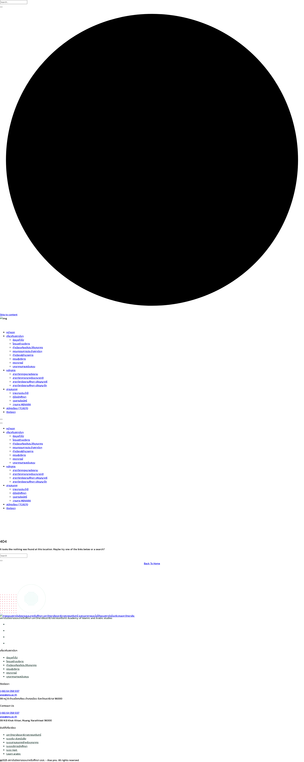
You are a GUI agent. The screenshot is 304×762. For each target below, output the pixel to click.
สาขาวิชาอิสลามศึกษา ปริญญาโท (30, 385)
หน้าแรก (10, 332)
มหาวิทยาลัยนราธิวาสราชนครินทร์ (23, 735)
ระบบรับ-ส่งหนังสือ (16, 738)
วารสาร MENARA (22, 404)
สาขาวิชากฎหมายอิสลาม (25, 374)
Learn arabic (13, 754)
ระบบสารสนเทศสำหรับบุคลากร (22, 742)
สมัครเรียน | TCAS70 (17, 408)
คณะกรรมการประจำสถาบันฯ (27, 351)
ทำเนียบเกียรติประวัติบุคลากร (28, 347)
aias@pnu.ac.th (8, 695)
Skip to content (8, 314)
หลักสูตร (11, 370)
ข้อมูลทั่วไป (18, 340)
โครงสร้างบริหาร (21, 344)
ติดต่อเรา (11, 412)
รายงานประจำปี (20, 393)
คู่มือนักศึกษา (19, 397)
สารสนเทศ (11, 389)
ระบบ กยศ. (11, 750)
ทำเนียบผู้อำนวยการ (23, 355)
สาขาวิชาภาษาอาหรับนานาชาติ (28, 378)
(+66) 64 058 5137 (9, 691)
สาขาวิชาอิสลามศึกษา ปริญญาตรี (30, 382)
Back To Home (152, 563)
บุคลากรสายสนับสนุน (24, 366)
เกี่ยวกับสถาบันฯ (15, 336)
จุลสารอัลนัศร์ (20, 401)
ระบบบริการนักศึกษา (16, 746)
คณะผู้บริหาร (19, 359)
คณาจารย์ (18, 363)
